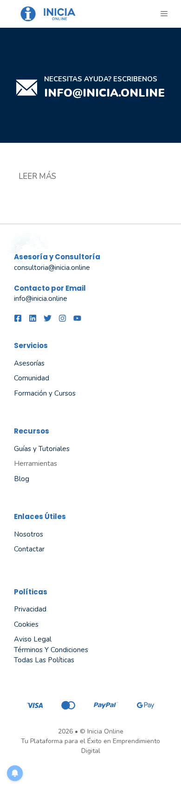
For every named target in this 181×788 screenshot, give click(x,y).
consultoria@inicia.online (52, 267)
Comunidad (31, 378)
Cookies (26, 624)
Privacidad (30, 609)
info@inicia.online (104, 93)
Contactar (29, 549)
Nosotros (28, 534)
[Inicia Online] (51, 14)
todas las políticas (44, 660)
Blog (21, 478)
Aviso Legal (33, 639)
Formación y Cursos (45, 393)
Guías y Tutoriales (42, 448)
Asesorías (29, 363)
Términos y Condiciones (51, 649)
